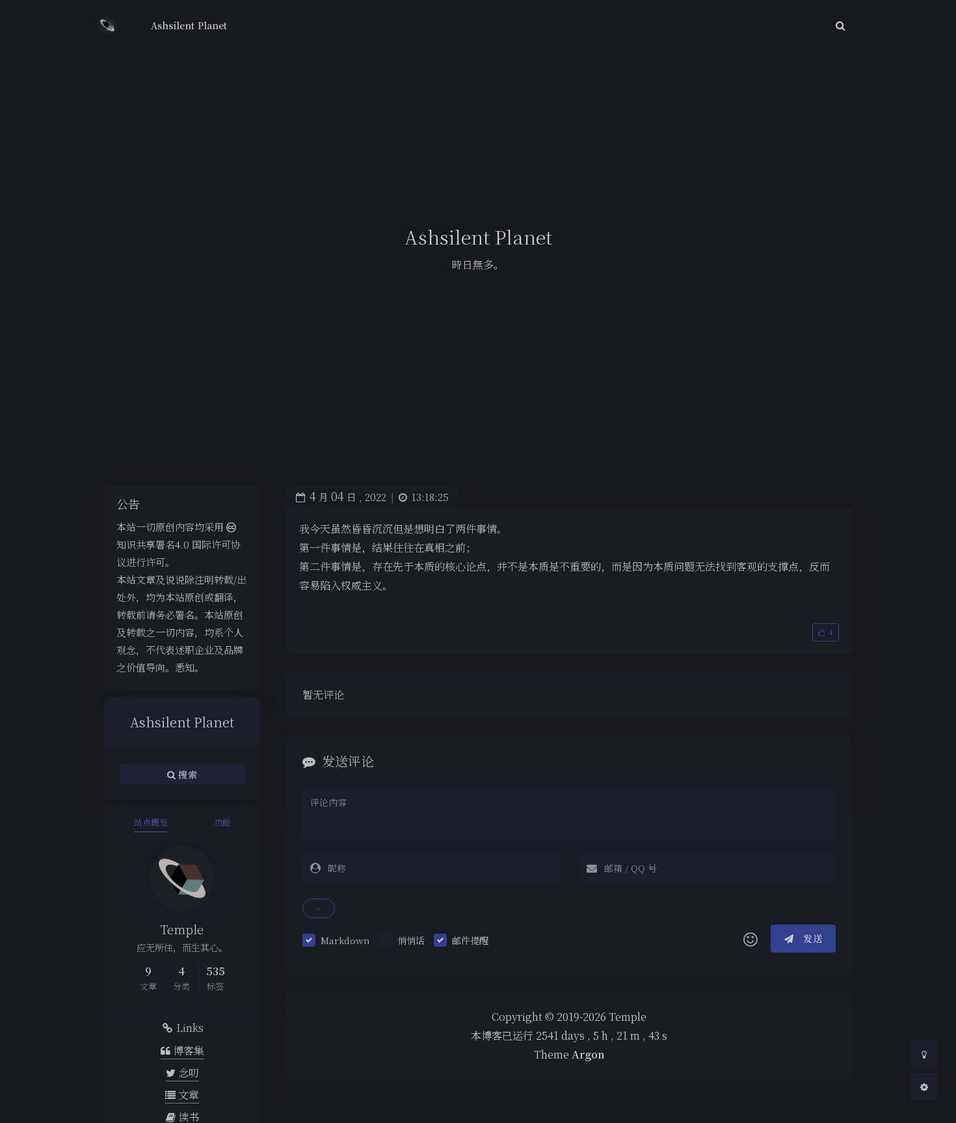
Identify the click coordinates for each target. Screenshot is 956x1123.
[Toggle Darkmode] (924, 1054)
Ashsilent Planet (189, 25)
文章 (187, 1094)
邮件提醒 (470, 940)
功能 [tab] (222, 822)
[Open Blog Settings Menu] (924, 1086)
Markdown (345, 940)
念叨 (187, 1072)
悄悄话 (411, 940)
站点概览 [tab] (151, 822)
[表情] (750, 939)
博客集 (187, 1050)
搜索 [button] (186, 774)
